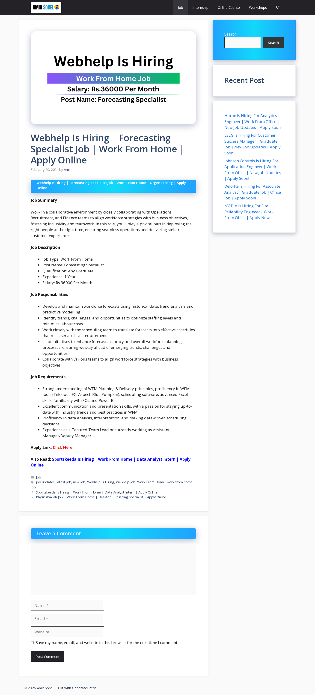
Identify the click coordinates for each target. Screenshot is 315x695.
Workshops (258, 7)
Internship (200, 7)
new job (79, 482)
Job (180, 7)
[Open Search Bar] (278, 7)
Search (230, 34)
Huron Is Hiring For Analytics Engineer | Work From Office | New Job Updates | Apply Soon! (253, 121)
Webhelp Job (125, 482)
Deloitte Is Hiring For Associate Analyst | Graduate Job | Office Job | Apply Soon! (252, 192)
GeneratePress (84, 688)
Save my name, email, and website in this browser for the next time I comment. (107, 642)
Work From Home (151, 482)
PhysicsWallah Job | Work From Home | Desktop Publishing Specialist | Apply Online (101, 497)
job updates (45, 482)
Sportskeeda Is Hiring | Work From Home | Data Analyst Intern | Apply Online (96, 492)
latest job (63, 482)
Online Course (229, 7)
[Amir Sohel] (46, 7)
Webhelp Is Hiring (100, 482)
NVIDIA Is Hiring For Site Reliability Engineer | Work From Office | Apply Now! (248, 211)
